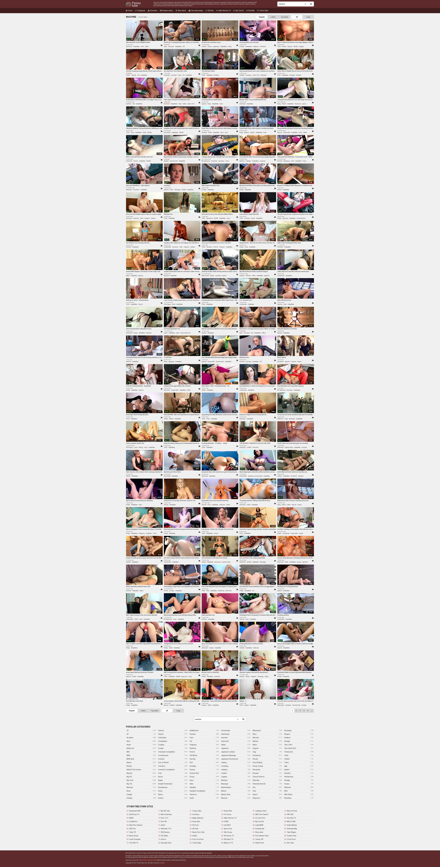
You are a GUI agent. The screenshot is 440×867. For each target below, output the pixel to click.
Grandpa (193, 766)
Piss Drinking (257, 762)
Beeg (279, 104)
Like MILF (227, 825)
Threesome (288, 752)
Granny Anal (194, 773)
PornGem (167, 104)
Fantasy (193, 734)
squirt (253, 218)
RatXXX (128, 361)
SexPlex (128, 104)
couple (304, 705)
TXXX (279, 46)
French (192, 752)
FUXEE (226, 821)
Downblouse (162, 787)
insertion (214, 161)
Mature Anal (225, 794)
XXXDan (204, 132)
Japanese (224, 748)
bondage (177, 189)
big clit (294, 505)
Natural (255, 741)
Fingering (193, 745)
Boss (129, 791)
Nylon (255, 745)
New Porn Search (135, 825)
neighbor (149, 533)
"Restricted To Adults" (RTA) (147, 860)
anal (222, 132)
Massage (224, 784)
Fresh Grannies (135, 839)
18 (183, 75)
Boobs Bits (228, 811)
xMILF (128, 275)
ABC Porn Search (261, 814)
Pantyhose (257, 755)
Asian (129, 745)
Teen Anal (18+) (290, 748)
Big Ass (129, 773)
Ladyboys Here (261, 811)
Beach (129, 762)
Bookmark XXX (134, 811)
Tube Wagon (291, 832)
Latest (273, 17)
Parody (255, 759)
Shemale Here (166, 843)
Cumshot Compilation (166, 770)
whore (136, 161)
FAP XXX (290, 814)
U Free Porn (291, 839)
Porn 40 (164, 821)
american (218, 562)
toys (209, 104)
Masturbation (226, 787)
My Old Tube (165, 811)
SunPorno (129, 46)
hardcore (298, 104)
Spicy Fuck (228, 829)
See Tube (290, 843)
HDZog (166, 505)
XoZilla (279, 676)
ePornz (163, 839)
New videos (180, 10)
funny (136, 333)
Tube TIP (132, 832)
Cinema (161, 730)
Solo (254, 791)
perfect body (289, 447)
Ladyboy (224, 770)
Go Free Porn (260, 818)
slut (226, 132)
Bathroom (130, 748)
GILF (191, 762)
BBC (128, 752)
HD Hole (209, 10)
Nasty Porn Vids (198, 832)
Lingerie (224, 777)
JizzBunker (167, 247)
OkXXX (128, 476)
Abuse (163, 863)
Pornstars (152, 10)
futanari (149, 333)
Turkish (287, 759)
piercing (285, 218)
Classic (161, 734)
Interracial (225, 741)
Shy (254, 787)
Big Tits (129, 784)
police (224, 275)
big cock (184, 676)
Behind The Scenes (134, 770)
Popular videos (166, 10)
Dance (160, 777)
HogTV (128, 75)
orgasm (147, 218)
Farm (192, 738)
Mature (223, 791)
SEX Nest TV (228, 839)
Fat (191, 741)
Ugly (285, 766)
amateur (249, 75)
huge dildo (287, 132)
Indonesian (225, 734)
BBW (128, 755)
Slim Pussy (228, 832)
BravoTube (167, 132)
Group (192, 777)
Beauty (129, 766)
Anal (128, 741)
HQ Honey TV (229, 836)
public (212, 275)
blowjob (263, 75)
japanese (216, 46)
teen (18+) (256, 75)
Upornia (204, 104)
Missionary (257, 730)
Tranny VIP (259, 839)
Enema (160, 798)
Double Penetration (165, 784)
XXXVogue (167, 304)
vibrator (248, 161)
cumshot (255, 447)
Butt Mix (250, 10)
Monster (256, 738)
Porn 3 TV (164, 818)
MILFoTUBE (291, 821)
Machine (224, 780)
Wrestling (287, 798)
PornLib (204, 505)
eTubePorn (133, 821)
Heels (192, 798)
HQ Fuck (195, 825)
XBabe (204, 562)
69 (127, 734)
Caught (129, 794)
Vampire (287, 773)
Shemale (256, 780)
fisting (153, 218)
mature (294, 361)
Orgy (254, 752)
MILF (171, 189)
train (208, 419)
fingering (287, 161)
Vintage (287, 780)
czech (141, 304)
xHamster (167, 75)
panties (267, 275)
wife (142, 46)
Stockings (288, 730)
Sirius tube (259, 832)
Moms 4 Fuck (292, 811)
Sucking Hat (259, 829)
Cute (160, 773)
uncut (216, 533)
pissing (248, 361)
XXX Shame (165, 832)
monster (171, 46)
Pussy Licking (258, 766)
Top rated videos (195, 10)
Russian (256, 773)
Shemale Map (292, 829)
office (264, 333)
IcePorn (204, 46)
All (297, 17)
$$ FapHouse (206, 161)
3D (184, 46)
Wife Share (288, 794)
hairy (304, 161)
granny (141, 275)
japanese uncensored (255, 476)
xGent (163, 825)
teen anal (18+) (186, 333)
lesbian (216, 75)
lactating (210, 218)
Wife (286, 791)
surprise (262, 161)
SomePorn (280, 361)
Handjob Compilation (197, 791)
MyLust (279, 132)
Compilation (162, 741)
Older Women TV (223, 10)
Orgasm (256, 748)
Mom (255, 734)
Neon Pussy (133, 836)
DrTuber (241, 46)
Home (128, 10)
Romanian (256, 770)
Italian (223, 745)
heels (299, 361)
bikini (141, 590)
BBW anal (130, 759)
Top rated (284, 17)
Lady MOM (259, 825)
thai (208, 590)
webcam (256, 46)
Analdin (166, 161)
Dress (160, 791)
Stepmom (256, 798)
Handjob (193, 787)
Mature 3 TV (228, 843)
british (171, 419)
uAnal (166, 333)
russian (304, 447)
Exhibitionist (194, 730)
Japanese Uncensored (229, 759)
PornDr (166, 590)
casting (247, 218)
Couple (160, 748)
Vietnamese (288, 777)
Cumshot (161, 766)
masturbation (301, 218)
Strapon (287, 734)
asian (210, 46)
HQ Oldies (164, 836)
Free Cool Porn (198, 839)
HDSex (241, 189)
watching (221, 590)
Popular (262, 17)
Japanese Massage (228, 755)
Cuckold (161, 759)
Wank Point (259, 843)
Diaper (160, 780)
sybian (252, 132)
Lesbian (224, 773)
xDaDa (194, 836)
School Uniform (258, 777)
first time (229, 590)
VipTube (241, 75)
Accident (130, 738)
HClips (279, 218)
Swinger (287, 741)
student (174, 75)
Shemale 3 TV (166, 829)
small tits (136, 189)
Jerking (224, 762)
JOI (134, 104)
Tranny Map (196, 843)
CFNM (249, 447)
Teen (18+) (288, 745)
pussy (304, 104)
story (230, 46)
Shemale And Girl (259, 784)
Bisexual (130, 787)
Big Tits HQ (238, 10)
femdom (263, 46)
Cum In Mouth (163, 762)
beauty (247, 132)
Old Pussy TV (134, 814)
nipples (301, 46)
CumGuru (195, 814)
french (216, 247)
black (284, 505)
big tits (290, 46)
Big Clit (129, 777)
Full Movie (193, 755)
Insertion (224, 738)
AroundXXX (243, 476)
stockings (286, 533)
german (136, 218)
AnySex (204, 333)
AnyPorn (242, 161)
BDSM (296, 46)
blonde (134, 75)
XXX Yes (132, 829)
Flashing (193, 748)
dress (300, 505)
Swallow (287, 738)
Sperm (255, 794)
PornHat (279, 161)
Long (308, 17)
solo (179, 75)
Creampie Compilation (166, 752)
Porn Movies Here (262, 836)
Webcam (287, 787)
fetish (284, 46)
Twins (286, 762)
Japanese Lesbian (228, 752)
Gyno (192, 780)
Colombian (162, 738)
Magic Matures (197, 818)
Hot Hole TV (291, 818)
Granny (192, 770)
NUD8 (131, 818)
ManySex (129, 189)
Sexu (165, 46)
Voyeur (287, 784)
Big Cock (130, 780)
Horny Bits (196, 821)
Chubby (129, 798)
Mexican (224, 798)
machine (136, 46)
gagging (171, 361)
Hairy (191, 784)
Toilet (286, 755)
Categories (140, 10)
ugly (286, 419)
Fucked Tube (291, 836)
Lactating (224, 766)
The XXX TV (133, 843)
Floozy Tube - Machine (133, 3)
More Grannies (166, 814)
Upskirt (286, 770)
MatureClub (205, 275)
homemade (174, 161)
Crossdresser (163, 755)
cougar (172, 590)
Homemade (225, 730)
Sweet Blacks (292, 825)
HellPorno (280, 419)
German (193, 759)
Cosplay (161, 745)
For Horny (227, 814)
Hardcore (193, 794)
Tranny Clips (262, 10)
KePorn (279, 189)
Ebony (160, 794)
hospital (292, 75)
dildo (147, 46)
